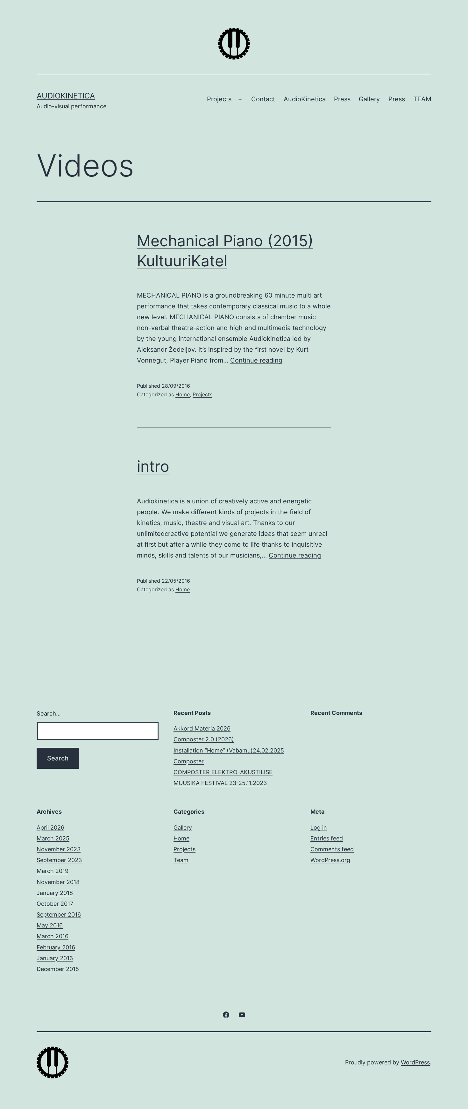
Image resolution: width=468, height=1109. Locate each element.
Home (182, 394)
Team (181, 860)
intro (153, 466)
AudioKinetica (66, 95)
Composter (189, 761)
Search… (49, 713)
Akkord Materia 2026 (202, 728)
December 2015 (58, 969)
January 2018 (55, 892)
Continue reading (256, 360)
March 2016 (52, 936)
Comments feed (332, 849)
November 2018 (58, 882)
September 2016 (59, 914)
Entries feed (326, 838)
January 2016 (55, 958)
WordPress (415, 1062)
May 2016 (50, 925)
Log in (318, 827)
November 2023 (59, 849)
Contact (263, 99)
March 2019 (52, 871)
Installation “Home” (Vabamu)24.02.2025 (229, 750)
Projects (219, 99)
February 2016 (56, 947)
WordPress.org (330, 860)
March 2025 (53, 838)
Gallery (369, 99)
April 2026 (50, 827)
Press (342, 99)
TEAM (422, 99)
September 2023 (59, 860)
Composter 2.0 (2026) (204, 739)
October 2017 (55, 903)
